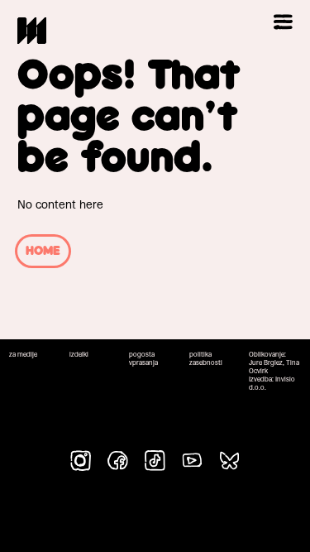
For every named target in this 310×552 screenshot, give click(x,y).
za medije (23, 354)
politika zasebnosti (205, 359)
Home (43, 251)
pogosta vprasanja (143, 359)
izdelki (78, 354)
